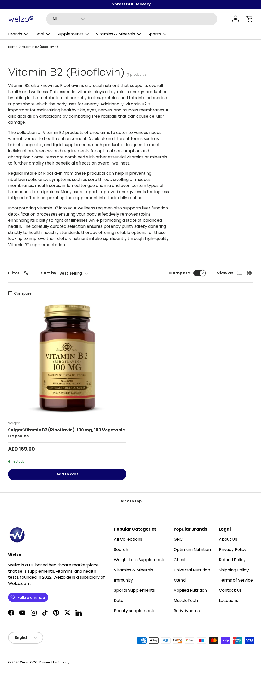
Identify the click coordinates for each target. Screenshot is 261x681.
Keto (118, 600)
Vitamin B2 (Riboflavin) (40, 46)
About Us (228, 539)
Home (12, 46)
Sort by (48, 273)
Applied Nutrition (190, 590)
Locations (228, 600)
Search (121, 549)
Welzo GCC (29, 662)
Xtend (180, 580)
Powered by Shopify (54, 662)
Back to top (130, 501)
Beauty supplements (134, 611)
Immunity (123, 580)
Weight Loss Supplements (139, 560)
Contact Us (230, 590)
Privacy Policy (232, 549)
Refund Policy (232, 560)
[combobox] (131, 19)
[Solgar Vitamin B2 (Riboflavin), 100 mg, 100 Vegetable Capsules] (67, 357)
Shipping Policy (234, 570)
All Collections (128, 539)
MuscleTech (186, 600)
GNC (178, 539)
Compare (179, 273)
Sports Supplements (134, 590)
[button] (249, 18)
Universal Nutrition (192, 570)
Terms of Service (236, 580)
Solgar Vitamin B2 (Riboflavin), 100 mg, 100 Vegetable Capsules (66, 433)
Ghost (180, 560)
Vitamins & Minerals (133, 570)
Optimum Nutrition (192, 549)
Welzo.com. (19, 583)
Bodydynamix (187, 611)
